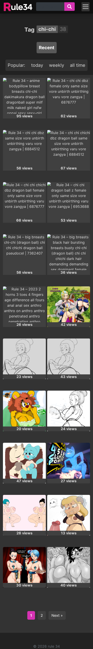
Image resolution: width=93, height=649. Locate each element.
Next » (57, 615)
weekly (56, 65)
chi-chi (47, 29)
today (37, 65)
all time (77, 65)
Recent (46, 47)
